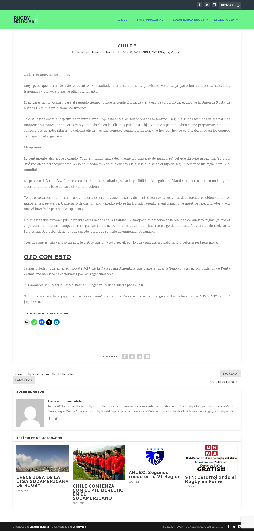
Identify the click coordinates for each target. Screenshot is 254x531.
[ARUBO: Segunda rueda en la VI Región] (155, 456)
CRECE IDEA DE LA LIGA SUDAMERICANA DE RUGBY (42, 481)
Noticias (176, 52)
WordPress (79, 526)
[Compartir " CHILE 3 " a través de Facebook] (124, 356)
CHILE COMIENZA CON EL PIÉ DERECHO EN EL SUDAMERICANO (98, 492)
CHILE (122, 20)
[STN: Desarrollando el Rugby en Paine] (211, 458)
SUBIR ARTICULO (173, 526)
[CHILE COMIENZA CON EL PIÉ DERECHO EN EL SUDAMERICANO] (99, 462)
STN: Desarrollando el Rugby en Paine (210, 479)
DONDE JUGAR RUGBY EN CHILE (204, 526)
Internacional (150, 20)
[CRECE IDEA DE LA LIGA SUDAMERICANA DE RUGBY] (42, 458)
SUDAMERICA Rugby (188, 20)
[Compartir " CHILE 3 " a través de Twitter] (132, 356)
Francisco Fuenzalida (106, 52)
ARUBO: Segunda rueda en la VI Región (155, 474)
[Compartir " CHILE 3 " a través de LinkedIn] (139, 356)
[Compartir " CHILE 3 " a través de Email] (147, 356)
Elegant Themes (39, 526)
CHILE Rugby (224, 20)
